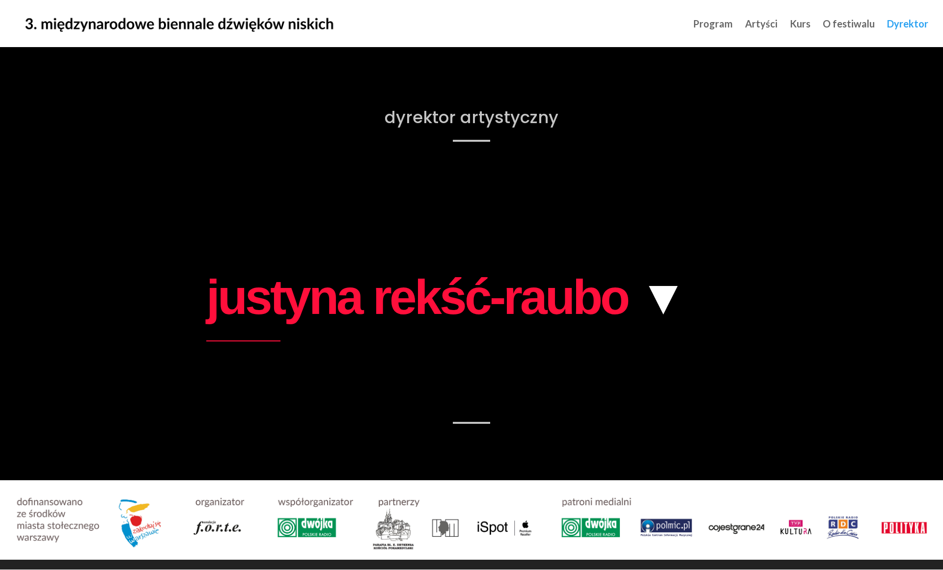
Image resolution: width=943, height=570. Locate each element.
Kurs (800, 24)
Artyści (761, 24)
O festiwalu (849, 24)
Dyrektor (907, 24)
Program (713, 24)
